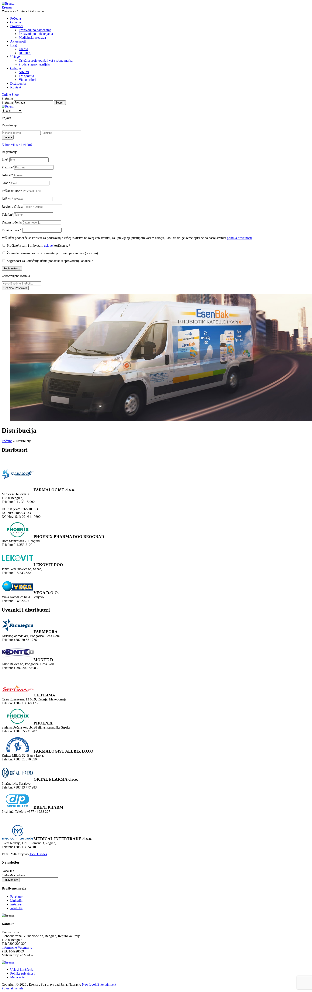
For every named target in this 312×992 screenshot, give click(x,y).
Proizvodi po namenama (35, 30)
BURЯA (25, 53)
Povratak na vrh (12, 988)
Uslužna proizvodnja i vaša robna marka (46, 60)
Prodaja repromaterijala (34, 64)
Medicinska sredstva (32, 37)
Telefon (8, 214)
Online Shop (10, 94)
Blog (13, 45)
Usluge (15, 56)
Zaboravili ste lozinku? (17, 145)
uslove (48, 245)
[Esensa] (8, 3)
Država (7, 199)
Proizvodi (16, 26)
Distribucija (18, 83)
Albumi (24, 72)
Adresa (7, 175)
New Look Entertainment (99, 984)
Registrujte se (11, 268)
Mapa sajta (17, 977)
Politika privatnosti (22, 973)
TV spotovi (26, 76)
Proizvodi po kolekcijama (36, 34)
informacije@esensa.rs (17, 947)
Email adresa (11, 230)
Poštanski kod (12, 191)
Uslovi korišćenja (22, 969)
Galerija (15, 68)
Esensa (23, 49)
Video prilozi (27, 79)
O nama (15, 22)
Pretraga (7, 102)
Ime (5, 159)
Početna (15, 18)
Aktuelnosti (18, 41)
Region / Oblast (12, 206)
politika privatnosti (239, 238)
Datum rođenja (12, 222)
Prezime (8, 167)
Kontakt (15, 87)
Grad (6, 183)
